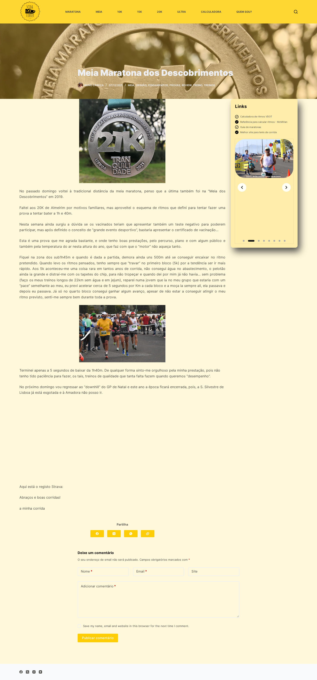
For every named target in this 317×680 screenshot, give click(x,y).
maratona (73, 11)
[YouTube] (40, 672)
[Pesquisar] (296, 12)
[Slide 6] (274, 240)
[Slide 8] (284, 240)
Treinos (209, 85)
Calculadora (211, 11)
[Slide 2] (251, 240)
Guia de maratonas (250, 127)
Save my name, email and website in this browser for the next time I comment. (136, 626)
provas (174, 85)
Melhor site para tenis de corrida (258, 132)
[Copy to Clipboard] (147, 533)
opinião (141, 85)
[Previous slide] (242, 187)
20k (159, 11)
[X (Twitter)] (114, 533)
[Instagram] (34, 672)
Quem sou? (244, 11)
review (186, 85)
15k (139, 11)
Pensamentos (158, 85)
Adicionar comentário (98, 586)
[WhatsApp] (131, 533)
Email (141, 571)
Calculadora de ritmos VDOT (256, 116)
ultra (181, 11)
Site (194, 571)
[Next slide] (286, 187)
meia (99, 11)
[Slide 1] (243, 240)
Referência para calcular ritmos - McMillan (263, 121)
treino (197, 85)
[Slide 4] (264, 240)
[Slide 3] (258, 240)
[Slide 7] (279, 240)
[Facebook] (97, 533)
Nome (86, 571)
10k (119, 11)
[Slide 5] (269, 240)
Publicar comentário (98, 638)
